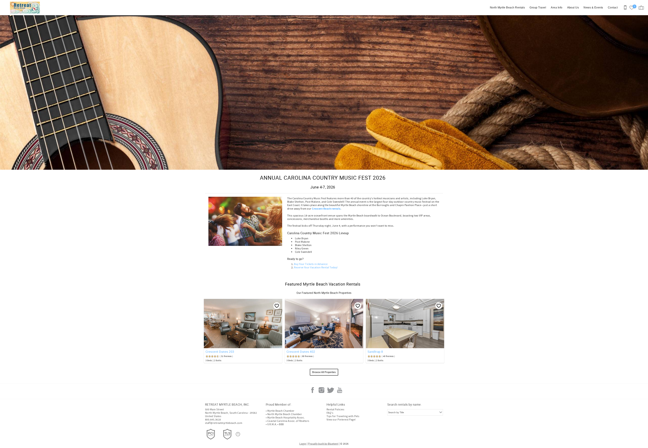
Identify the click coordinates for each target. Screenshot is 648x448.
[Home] (26, 7)
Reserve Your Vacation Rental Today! (316, 267)
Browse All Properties (324, 372)
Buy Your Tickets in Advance (311, 264)
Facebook (312, 390)
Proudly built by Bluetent (323, 443)
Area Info (556, 7)
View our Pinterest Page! (341, 419)
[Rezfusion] (238, 434)
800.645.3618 (213, 419)
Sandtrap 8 (375, 352)
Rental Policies (335, 409)
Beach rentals (332, 209)
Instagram (321, 390)
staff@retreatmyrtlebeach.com (223, 423)
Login (302, 443)
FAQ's (330, 413)
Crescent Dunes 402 (301, 352)
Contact (613, 7)
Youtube (339, 390)
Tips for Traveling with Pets (343, 416)
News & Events (593, 7)
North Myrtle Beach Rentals (507, 7)
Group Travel (538, 7)
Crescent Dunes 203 (220, 352)
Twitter (330, 390)
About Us (573, 7)
